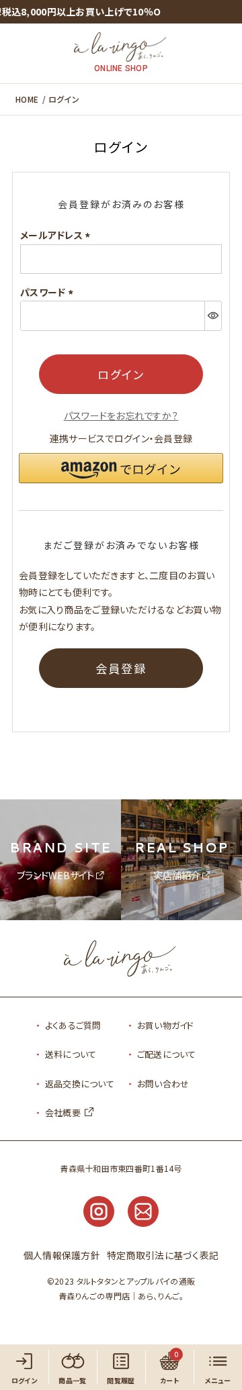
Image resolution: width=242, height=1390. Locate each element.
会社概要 (63, 1112)
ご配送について (166, 1054)
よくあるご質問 (73, 1025)
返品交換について (79, 1083)
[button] (121, 468)
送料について (71, 1054)
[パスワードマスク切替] (212, 315)
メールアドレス (57, 235)
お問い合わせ (163, 1083)
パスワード (48, 292)
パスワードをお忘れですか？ (121, 415)
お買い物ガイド (165, 1025)
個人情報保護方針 (62, 1255)
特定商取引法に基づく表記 (162, 1255)
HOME (26, 99)
